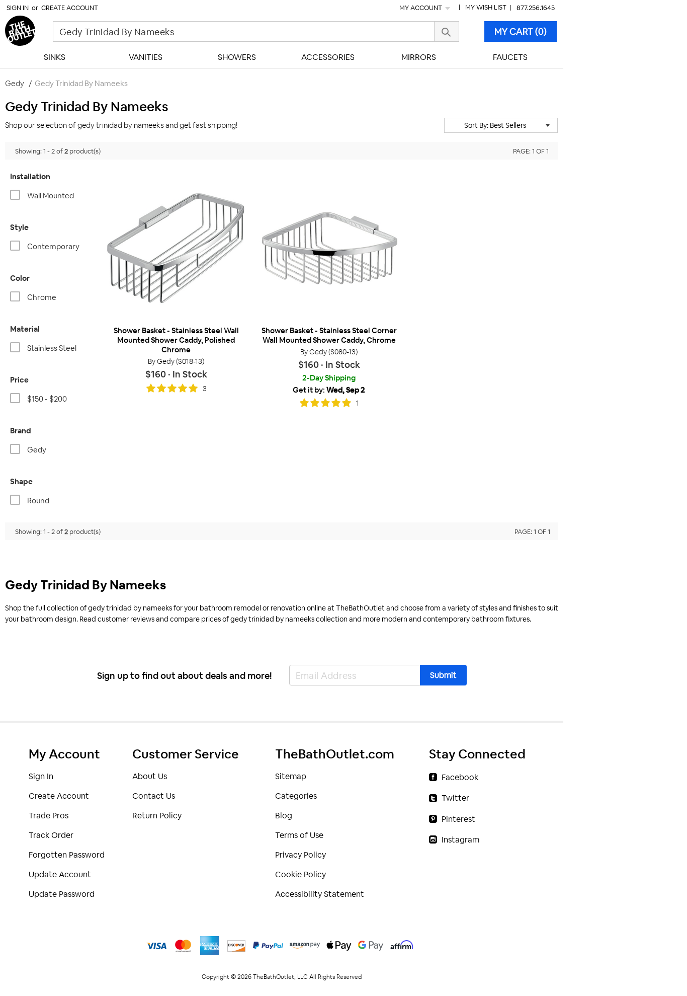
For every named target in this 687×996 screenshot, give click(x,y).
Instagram (460, 839)
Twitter (455, 798)
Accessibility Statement (319, 894)
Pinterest (458, 819)
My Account (421, 8)
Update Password (62, 894)
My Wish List (485, 7)
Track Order (51, 835)
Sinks (54, 57)
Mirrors (418, 57)
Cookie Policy (300, 874)
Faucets (510, 57)
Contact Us (153, 796)
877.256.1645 (536, 8)
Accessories (328, 57)
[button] (501, 125)
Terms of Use (299, 835)
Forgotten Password (67, 855)
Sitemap (290, 776)
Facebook (460, 777)
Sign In (18, 8)
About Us (149, 776)
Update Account (60, 874)
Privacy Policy (300, 855)
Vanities (145, 57)
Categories (296, 796)
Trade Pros (48, 815)
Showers (237, 57)
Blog (283, 815)
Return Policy (157, 815)
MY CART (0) (520, 31)
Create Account (69, 8)
